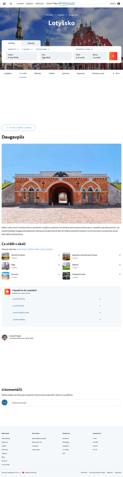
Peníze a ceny (98, 73)
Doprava (81, 73)
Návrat (95, 55)
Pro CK (95, 450)
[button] (13, 49)
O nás (94, 439)
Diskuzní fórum (37, 442)
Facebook (65, 439)
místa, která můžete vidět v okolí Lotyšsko (34, 249)
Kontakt (95, 442)
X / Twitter (65, 450)
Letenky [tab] (11, 43)
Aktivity (37, 73)
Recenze (4, 461)
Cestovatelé (36, 450)
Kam (43, 55)
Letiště (4, 446)
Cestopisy (35, 446)
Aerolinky (5, 450)
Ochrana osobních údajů (97, 473)
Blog (3, 457)
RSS (63, 453)
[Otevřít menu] (5, 3)
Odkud (10, 55)
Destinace (5, 442)
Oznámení (118, 473)
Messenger (65, 442)
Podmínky (84, 473)
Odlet (78, 55)
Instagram (65, 446)
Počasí (52, 73)
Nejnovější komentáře (39, 439)
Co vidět (22, 73)
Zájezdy (4, 453)
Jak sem (65, 73)
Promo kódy (5, 465)
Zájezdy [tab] (31, 43)
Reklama (110, 473)
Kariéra (95, 446)
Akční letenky (6, 439)
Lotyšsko (8, 73)
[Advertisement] (61, 104)
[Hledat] (11, 3)
